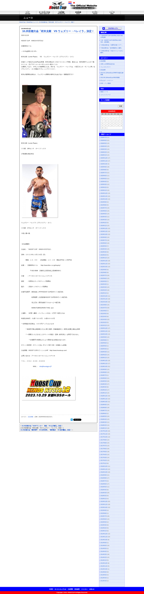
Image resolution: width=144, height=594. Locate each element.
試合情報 (30, 417)
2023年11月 (103, 231)
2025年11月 (103, 161)
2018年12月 (103, 396)
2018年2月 (103, 425)
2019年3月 (103, 387)
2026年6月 (103, 140)
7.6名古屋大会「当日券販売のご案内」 (111, 48)
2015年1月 (103, 531)
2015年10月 (103, 507)
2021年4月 (103, 316)
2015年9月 (103, 510)
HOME (51, 589)
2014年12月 (103, 534)
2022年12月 (103, 261)
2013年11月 (103, 566)
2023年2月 (103, 255)
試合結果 (103, 70)
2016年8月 (103, 478)
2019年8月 (103, 372)
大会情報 (70, 589)
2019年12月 (103, 360)
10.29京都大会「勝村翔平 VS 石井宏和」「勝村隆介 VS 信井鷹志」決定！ (46, 430)
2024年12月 (103, 193)
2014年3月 (103, 554)
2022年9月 (103, 269)
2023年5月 (103, 246)
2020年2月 (103, 355)
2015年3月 (103, 525)
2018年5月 (103, 416)
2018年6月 (103, 413)
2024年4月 (103, 216)
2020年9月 (103, 337)
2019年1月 (103, 393)
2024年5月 (103, 214)
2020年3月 (103, 352)
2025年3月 (103, 184)
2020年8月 (103, 340)
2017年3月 (103, 457)
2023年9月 (103, 237)
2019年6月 (103, 378)
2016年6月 (103, 484)
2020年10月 (103, 334)
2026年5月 (103, 143)
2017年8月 (103, 443)
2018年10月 (103, 401)
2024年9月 (103, 202)
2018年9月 (103, 404)
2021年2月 (103, 322)
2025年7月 (103, 172)
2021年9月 (103, 305)
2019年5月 (103, 381)
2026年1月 (103, 155)
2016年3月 (103, 492)
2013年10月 (103, 569)
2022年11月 (103, 263)
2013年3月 (103, 581)
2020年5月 (103, 346)
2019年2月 (103, 390)
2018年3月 (103, 422)
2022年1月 (103, 293)
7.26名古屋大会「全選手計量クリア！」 (111, 45)
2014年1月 (103, 560)
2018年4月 (103, 419)
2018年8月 (103, 407)
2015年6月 (103, 519)
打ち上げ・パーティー (106, 80)
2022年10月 (103, 266)
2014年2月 (103, 557)
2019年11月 (103, 363)
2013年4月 (103, 578)
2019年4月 (103, 384)
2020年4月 (103, 349)
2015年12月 (103, 501)
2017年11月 (103, 434)
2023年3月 (103, 252)
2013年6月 (103, 572)
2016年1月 (103, 498)
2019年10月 (103, 366)
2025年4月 (103, 181)
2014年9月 (103, 542)
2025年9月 (103, 167)
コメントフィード (105, 94)
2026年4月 (103, 146)
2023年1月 (103, 258)
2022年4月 (103, 284)
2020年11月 (103, 331)
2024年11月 (103, 196)
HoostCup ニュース (32, 22)
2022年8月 (103, 272)
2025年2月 (103, 187)
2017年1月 (103, 463)
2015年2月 (103, 528)
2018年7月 (103, 410)
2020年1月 (103, 357)
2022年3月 (103, 287)
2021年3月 (103, 319)
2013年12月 (103, 563)
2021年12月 (103, 296)
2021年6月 (103, 310)
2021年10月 (103, 302)
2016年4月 (103, 489)
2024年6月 (103, 211)
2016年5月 (103, 487)
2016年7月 (103, 481)
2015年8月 (103, 513)
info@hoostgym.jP (45, 366)
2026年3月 (103, 149)
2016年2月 (103, 495)
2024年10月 (103, 199)
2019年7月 (103, 375)
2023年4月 (103, 249)
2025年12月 (103, 158)
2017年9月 (103, 440)
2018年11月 (103, 399)
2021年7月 (103, 308)
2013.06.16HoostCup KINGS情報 (110, 77)
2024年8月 (103, 205)
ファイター (84, 589)
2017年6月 (103, 448)
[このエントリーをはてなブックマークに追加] (72, 420)
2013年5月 (103, 575)
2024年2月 (103, 222)
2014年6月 (103, 545)
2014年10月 (103, 539)
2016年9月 (103, 475)
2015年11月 (103, 504)
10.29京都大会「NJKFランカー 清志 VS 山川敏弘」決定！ (42, 426)
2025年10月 (103, 164)
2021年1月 (103, 325)
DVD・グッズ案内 (105, 83)
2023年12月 (103, 228)
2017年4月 (103, 454)
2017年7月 (103, 445)
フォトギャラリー (105, 67)
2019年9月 (103, 369)
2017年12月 (103, 431)
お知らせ (91, 589)
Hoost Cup (22, 22)
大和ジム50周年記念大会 (107, 64)
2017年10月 (103, 437)
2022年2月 (103, 290)
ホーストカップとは (60, 589)
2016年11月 (103, 469)
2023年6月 (103, 243)
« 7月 (100, 132)
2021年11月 (103, 299)
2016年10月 (103, 472)
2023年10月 (103, 234)
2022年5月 (103, 281)
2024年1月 (103, 225)
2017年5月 (103, 451)
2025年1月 (103, 190)
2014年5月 (103, 548)
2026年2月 (103, 152)
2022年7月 (103, 275)
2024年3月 (103, 219)
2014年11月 (103, 536)
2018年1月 (103, 428)
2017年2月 (103, 460)
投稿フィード (104, 92)
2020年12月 (103, 328)
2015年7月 (103, 516)
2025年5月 (103, 178)
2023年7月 (103, 240)
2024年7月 (103, 208)
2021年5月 (103, 313)
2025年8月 (103, 169)
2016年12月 (103, 466)
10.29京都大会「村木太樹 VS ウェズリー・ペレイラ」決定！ (57, 22)
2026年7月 (103, 137)
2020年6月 (103, 343)
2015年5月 (103, 522)
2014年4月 (103, 551)
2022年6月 (103, 278)
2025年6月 (103, 175)
